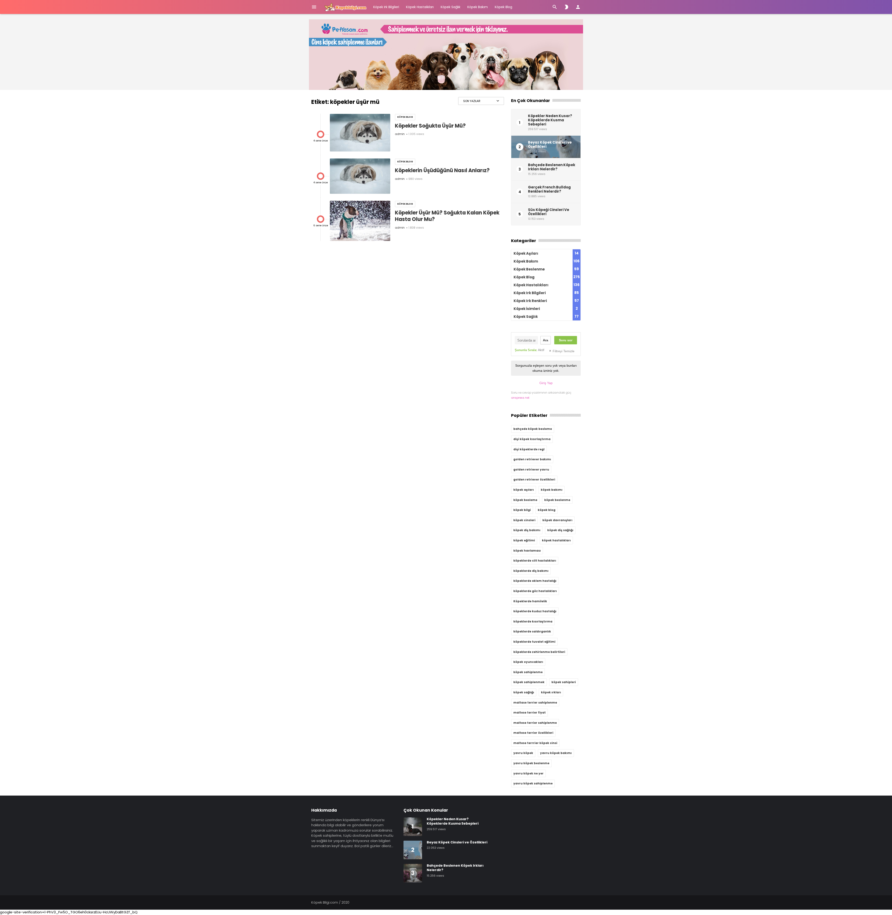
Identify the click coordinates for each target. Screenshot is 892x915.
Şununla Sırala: (529, 350)
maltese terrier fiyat (529, 712)
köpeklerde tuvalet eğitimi (534, 642)
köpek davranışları (557, 520)
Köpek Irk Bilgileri (386, 7)
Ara (545, 340)
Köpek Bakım (477, 7)
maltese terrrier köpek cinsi (535, 743)
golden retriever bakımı (532, 459)
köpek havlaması (527, 551)
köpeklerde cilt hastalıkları (534, 561)
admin (400, 134)
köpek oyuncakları (528, 662)
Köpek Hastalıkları (420, 7)
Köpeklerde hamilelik (530, 601)
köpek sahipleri (563, 682)
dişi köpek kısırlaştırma (532, 439)
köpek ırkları (551, 692)
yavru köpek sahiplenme (533, 783)
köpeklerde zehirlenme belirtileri (539, 652)
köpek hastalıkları (556, 540)
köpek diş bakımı (526, 530)
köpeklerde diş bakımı (530, 571)
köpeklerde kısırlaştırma (532, 621)
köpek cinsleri (524, 520)
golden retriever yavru (531, 469)
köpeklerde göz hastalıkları (535, 591)
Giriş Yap (546, 383)
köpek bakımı (551, 490)
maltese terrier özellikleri (533, 733)
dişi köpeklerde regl (528, 449)
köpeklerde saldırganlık (532, 631)
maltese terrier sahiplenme (535, 723)
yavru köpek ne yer (528, 773)
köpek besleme (525, 500)
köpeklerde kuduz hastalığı (534, 611)
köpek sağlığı (523, 692)
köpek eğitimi (524, 540)
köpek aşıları (523, 490)
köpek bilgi (522, 510)
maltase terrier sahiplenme (535, 702)
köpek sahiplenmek (528, 682)
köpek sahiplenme (528, 672)
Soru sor (565, 340)
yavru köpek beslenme (531, 763)
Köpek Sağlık (450, 7)
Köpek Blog (503, 7)
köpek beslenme (557, 500)
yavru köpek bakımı (556, 753)
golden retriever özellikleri (534, 479)
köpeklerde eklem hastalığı (534, 581)
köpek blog (546, 510)
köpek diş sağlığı (560, 530)
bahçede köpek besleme (532, 429)
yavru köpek (523, 753)
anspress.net (520, 398)
